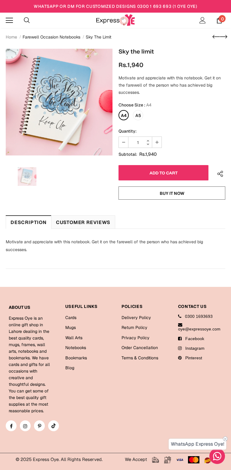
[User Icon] (202, 20)
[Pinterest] (39, 425)
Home (11, 37)
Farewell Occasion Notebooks (51, 37)
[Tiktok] (53, 425)
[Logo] (115, 20)
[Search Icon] (27, 20)
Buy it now (172, 193)
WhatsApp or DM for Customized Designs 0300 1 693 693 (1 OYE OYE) (115, 6)
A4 (124, 115)
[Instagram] (25, 425)
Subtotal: (128, 154)
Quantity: (128, 131)
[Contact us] (217, 456)
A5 (138, 115)
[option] (59, 102)
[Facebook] (11, 425)
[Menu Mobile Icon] (9, 20)
